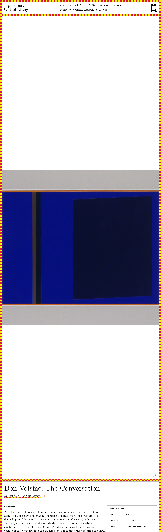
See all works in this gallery (22, 496)
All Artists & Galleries (88, 5)
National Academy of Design (89, 10)
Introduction (65, 5)
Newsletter (64, 10)
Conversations (112, 5)
